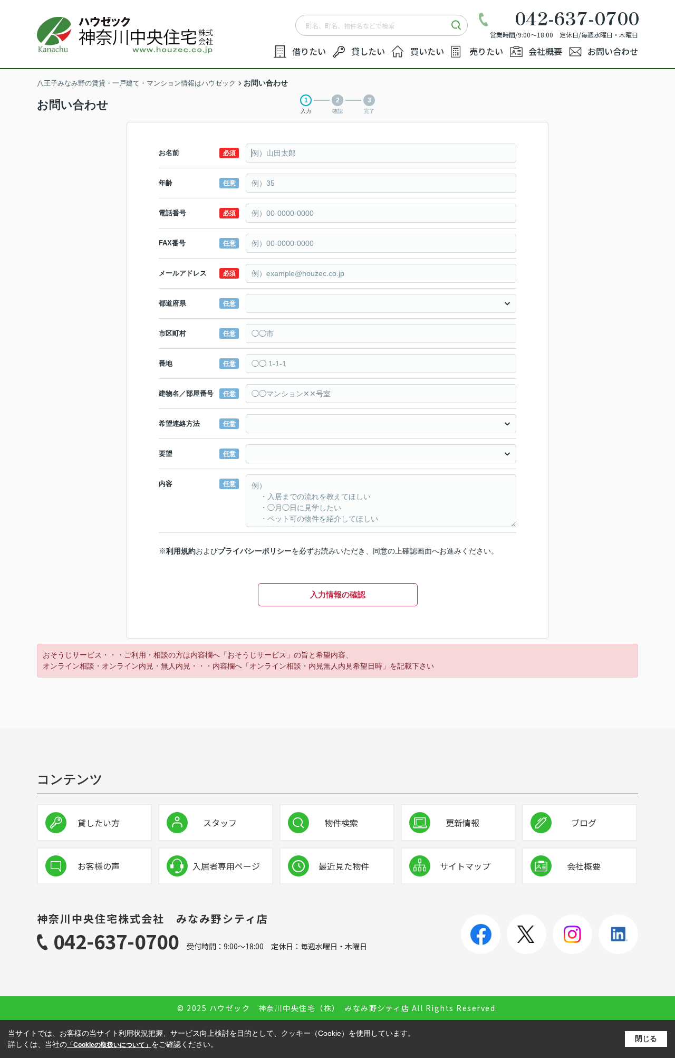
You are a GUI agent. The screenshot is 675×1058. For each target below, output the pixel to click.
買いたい (427, 51)
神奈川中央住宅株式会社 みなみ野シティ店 (152, 918)
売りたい (486, 51)
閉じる (646, 1038)
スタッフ (220, 822)
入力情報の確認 (337, 594)
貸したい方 (99, 822)
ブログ (583, 822)
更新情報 (462, 822)
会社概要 (545, 51)
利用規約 (181, 551)
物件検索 (341, 822)
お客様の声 (99, 866)
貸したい (368, 51)
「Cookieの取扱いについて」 (109, 1045)
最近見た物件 (344, 866)
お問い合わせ (612, 51)
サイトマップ (465, 866)
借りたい (309, 51)
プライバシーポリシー (255, 551)
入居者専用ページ (226, 866)
